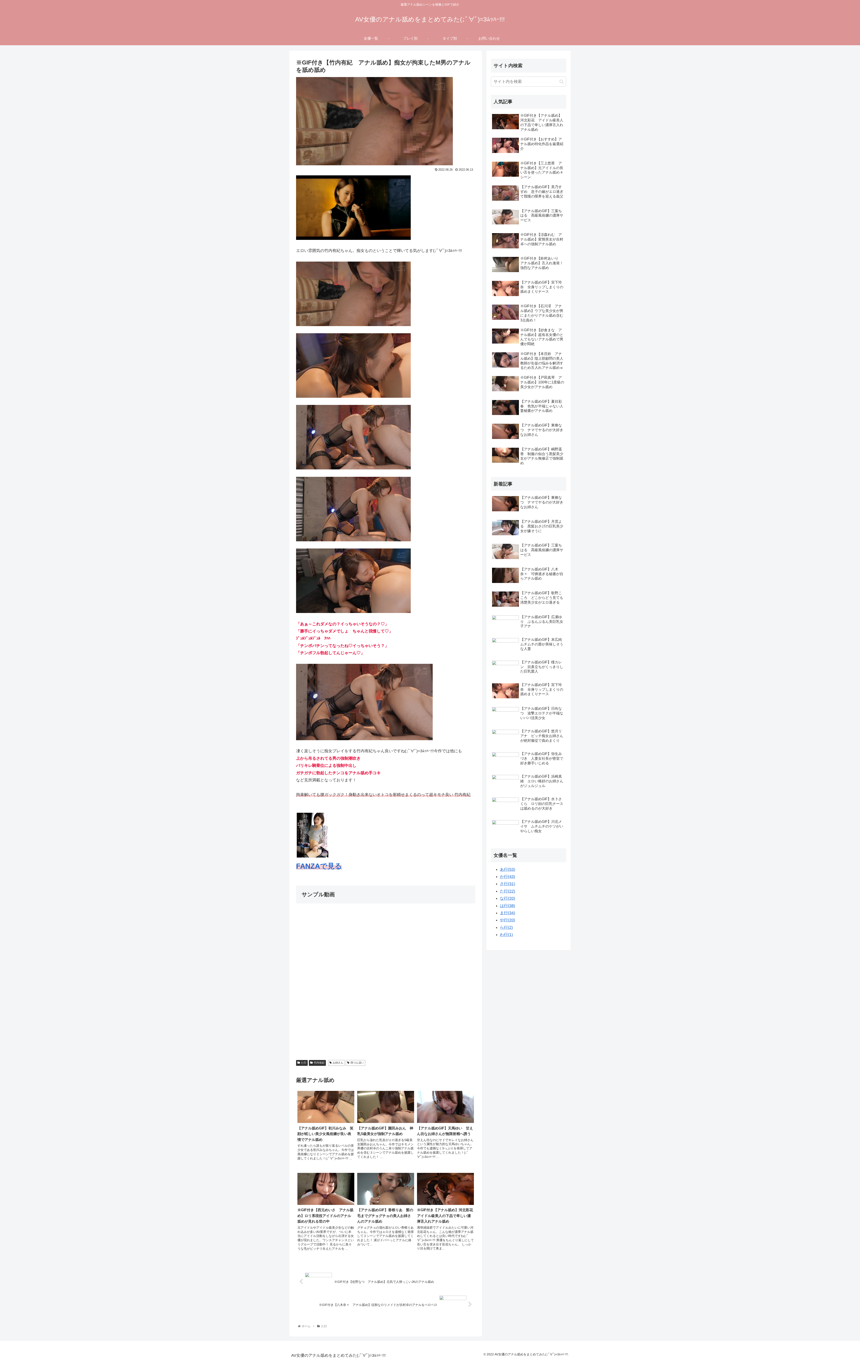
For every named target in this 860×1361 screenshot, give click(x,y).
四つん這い (357, 1062)
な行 (507, 898)
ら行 (506, 927)
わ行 (506, 934)
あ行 (507, 869)
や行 (507, 920)
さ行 (507, 884)
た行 (303, 1062)
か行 (507, 876)
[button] (561, 81)
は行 (507, 905)
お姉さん (338, 1062)
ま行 (507, 913)
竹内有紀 (319, 1062)
